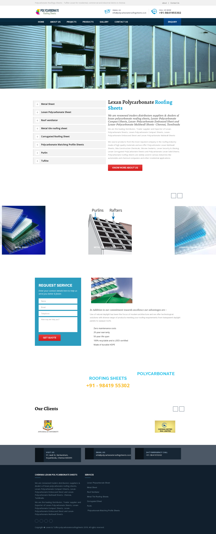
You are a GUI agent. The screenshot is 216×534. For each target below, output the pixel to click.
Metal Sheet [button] (48, 42)
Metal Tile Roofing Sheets (97, 435)
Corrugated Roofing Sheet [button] (55, 75)
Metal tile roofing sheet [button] (54, 67)
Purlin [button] (44, 91)
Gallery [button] (104, 21)
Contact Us (174, 3)
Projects (71, 21)
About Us (55, 21)
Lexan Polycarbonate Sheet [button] (56, 51)
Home (41, 21)
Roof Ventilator (93, 431)
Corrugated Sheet (94, 440)
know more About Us (125, 106)
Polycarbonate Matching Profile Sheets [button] (62, 83)
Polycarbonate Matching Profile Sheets (103, 449)
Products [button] (88, 21)
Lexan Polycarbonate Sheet (98, 421)
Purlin (89, 445)
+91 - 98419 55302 (108, 324)
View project (21, 164)
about (164, 3)
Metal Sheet (92, 426)
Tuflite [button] (44, 99)
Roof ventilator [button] (49, 59)
